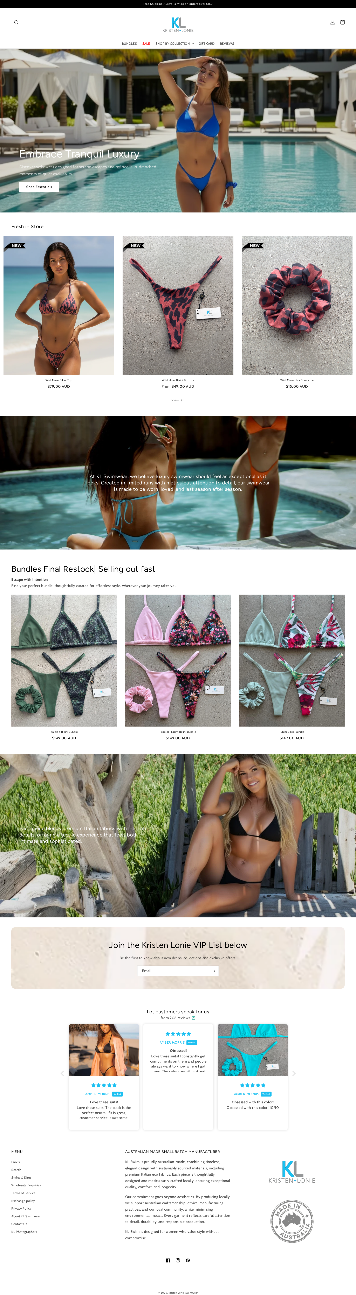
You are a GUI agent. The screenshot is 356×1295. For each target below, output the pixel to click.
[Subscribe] (214, 971)
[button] (16, 22)
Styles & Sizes (21, 1178)
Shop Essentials (39, 187)
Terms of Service (23, 1193)
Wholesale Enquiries (26, 1185)
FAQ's (15, 1162)
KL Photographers (24, 1232)
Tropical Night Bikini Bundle (178, 731)
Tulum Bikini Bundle (291, 731)
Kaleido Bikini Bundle (64, 731)
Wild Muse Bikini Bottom (178, 380)
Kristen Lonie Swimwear (183, 1292)
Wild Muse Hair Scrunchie (297, 380)
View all (178, 400)
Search (16, 1170)
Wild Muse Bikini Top (59, 380)
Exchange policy (23, 1201)
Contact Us (19, 1224)
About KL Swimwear (25, 1216)
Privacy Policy (21, 1208)
